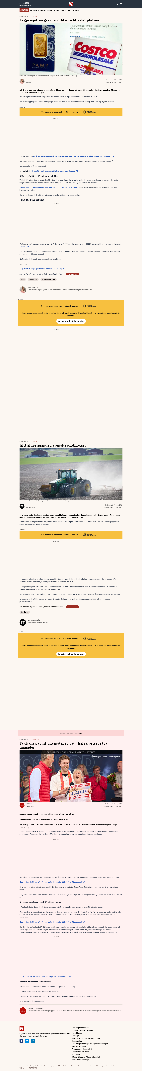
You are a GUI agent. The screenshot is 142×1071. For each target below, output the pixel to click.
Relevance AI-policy (79, 1046)
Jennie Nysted (33, 287)
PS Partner (35, 739)
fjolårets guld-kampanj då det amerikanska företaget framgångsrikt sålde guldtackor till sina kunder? (74, 156)
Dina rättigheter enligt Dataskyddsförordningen (90, 1044)
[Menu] (121, 4)
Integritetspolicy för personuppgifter (86, 1038)
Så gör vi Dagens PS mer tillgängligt (86, 1057)
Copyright (75, 1036)
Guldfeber (33, 279)
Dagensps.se (24, 16)
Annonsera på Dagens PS (82, 1049)
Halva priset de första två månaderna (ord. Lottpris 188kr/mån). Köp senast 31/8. (52, 882)
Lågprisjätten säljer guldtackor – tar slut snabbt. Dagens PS (44, 269)
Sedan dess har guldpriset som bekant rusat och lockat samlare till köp (48, 187)
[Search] (117, 4)
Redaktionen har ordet (80, 1052)
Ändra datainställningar (80, 1060)
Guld (23, 279)
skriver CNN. (25, 247)
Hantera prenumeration (80, 1028)
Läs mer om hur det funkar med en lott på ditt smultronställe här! (46, 977)
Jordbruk (25, 612)
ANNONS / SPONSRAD (36, 1008)
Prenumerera (72, 274)
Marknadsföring (48, 279)
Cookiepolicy (77, 1041)
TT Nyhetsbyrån (34, 620)
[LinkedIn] (33, 1041)
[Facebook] (21, 1041)
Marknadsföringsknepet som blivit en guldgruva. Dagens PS (53, 171)
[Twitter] (27, 1041)
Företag (34, 16)
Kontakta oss (77, 1033)
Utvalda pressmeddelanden (82, 1030)
